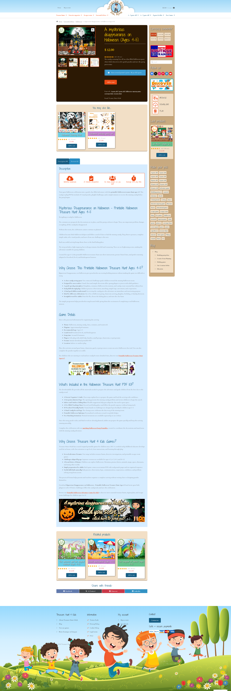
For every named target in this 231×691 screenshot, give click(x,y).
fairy (152, 215)
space (161, 227)
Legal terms (93, 632)
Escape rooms (88, 15)
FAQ (91, 636)
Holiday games (161, 262)
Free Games (169, 15)
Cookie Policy (94, 628)
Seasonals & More (69, 21)
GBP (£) (160, 39)
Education (160, 269)
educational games (162, 207)
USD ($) (153, 34)
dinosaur (169, 204)
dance (169, 200)
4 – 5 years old (132, 15)
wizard (153, 238)
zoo (163, 238)
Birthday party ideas (163, 255)
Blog (156, 252)
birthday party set (156, 192)
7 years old (162, 176)
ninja (169, 219)
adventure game (164, 188)
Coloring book (155, 200)
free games (159, 215)
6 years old (154, 176)
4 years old (114, 91)
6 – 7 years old (144, 15)
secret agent (154, 227)
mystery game (136, 91)
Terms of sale (94, 620)
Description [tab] (62, 161)
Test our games (64, 628)
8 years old (154, 180)
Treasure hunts (60, 15)
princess (158, 223)
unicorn (153, 235)
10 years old (154, 184)
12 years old (154, 188)
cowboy (163, 200)
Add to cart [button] (71, 146)
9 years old (162, 180)
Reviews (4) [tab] (74, 161)
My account (67, 8)
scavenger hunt (108, 94)
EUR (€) (167, 39)
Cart (122, 628)
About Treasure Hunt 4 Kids (68, 620)
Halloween (79, 21)
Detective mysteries (74, 15)
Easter (153, 207)
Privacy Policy (94, 624)
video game (160, 235)
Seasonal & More (101, 15)
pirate (152, 223)
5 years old (121, 91)
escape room (164, 211)
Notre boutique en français (68, 632)
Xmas (158, 238)
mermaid (153, 219)
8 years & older (157, 15)
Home (59, 8)
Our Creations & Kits (163, 265)
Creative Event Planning (164, 258)
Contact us (154, 620)
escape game (154, 211)
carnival (166, 192)
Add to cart (111, 82)
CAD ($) (160, 34)
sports (167, 227)
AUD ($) (167, 34)
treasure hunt (118, 94)
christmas (154, 196)
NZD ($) (153, 39)
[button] (92, 29)
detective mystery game (158, 204)
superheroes (154, 231)
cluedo (160, 196)
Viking (168, 235)
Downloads (124, 624)
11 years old (163, 184)
